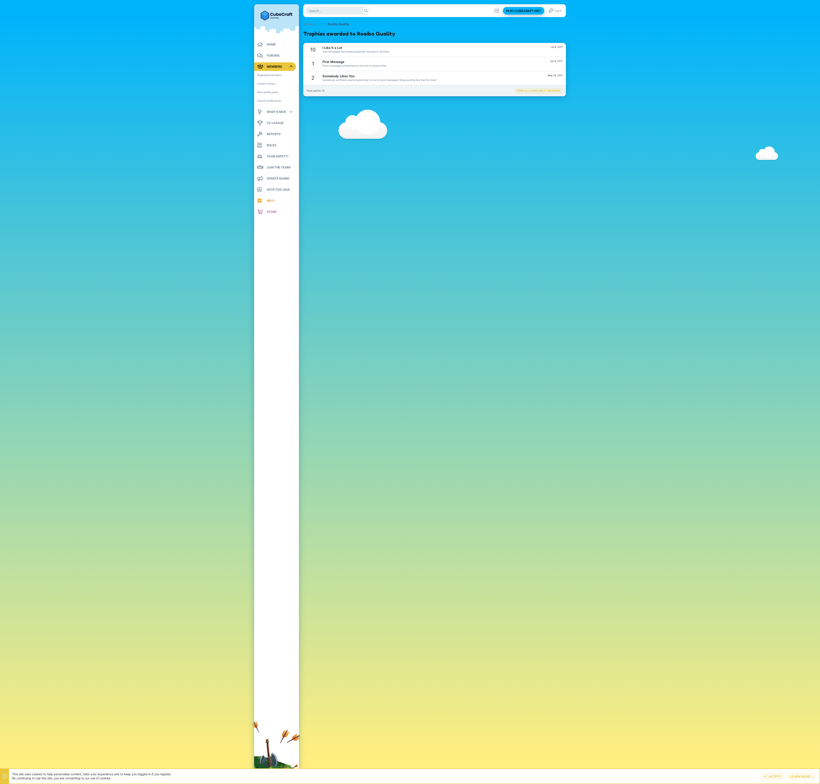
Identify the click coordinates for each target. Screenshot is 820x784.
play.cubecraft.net (523, 11)
